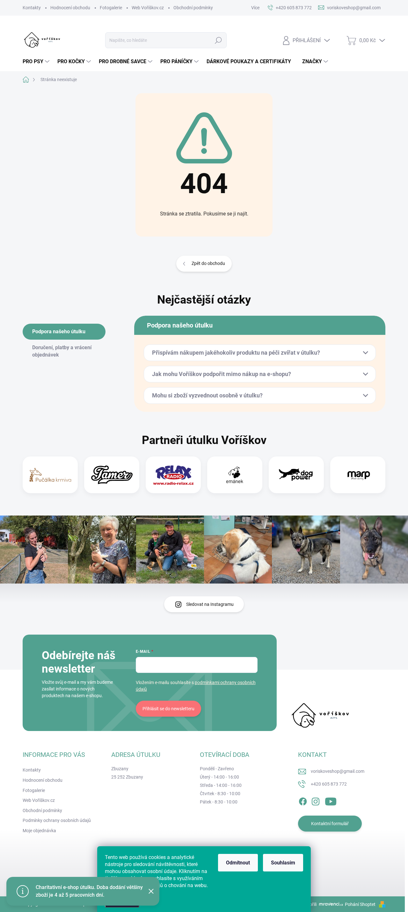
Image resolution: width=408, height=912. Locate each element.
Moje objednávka (39, 830)
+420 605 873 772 (329, 784)
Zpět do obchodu (208, 263)
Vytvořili (309, 904)
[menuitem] (37, 61)
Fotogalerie (111, 7)
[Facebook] (303, 800)
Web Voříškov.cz (148, 7)
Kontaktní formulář (330, 823)
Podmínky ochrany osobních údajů (57, 820)
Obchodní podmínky (193, 7)
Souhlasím (283, 863)
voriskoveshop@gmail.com (337, 771)
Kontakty (32, 7)
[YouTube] (331, 800)
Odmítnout (238, 863)
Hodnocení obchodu (70, 7)
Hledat (218, 40)
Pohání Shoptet (360, 904)
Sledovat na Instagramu (210, 604)
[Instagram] (315, 800)
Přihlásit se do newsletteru (168, 708)
